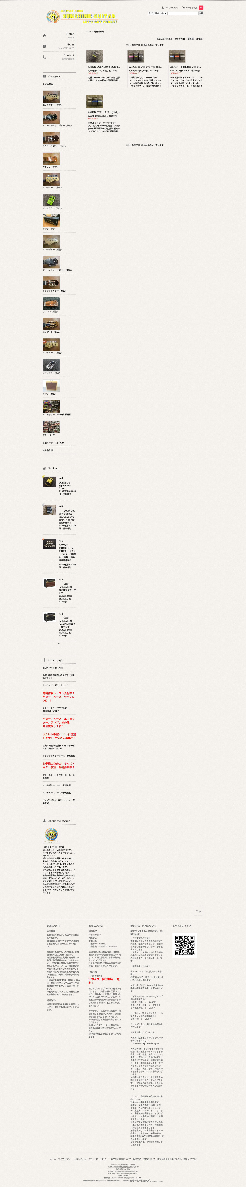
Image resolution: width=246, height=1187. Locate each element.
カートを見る (194, 7)
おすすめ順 (180, 38)
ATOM (193, 1159)
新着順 (199, 38)
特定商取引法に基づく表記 (169, 1159)
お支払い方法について (121, 1159)
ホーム (53, 1159)
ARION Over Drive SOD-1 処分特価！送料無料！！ (117, 66)
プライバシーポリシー (99, 1159)
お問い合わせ (80, 1159)
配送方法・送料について (144, 1159)
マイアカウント (172, 7)
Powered (126, 1180)
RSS (185, 1159)
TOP (88, 31)
